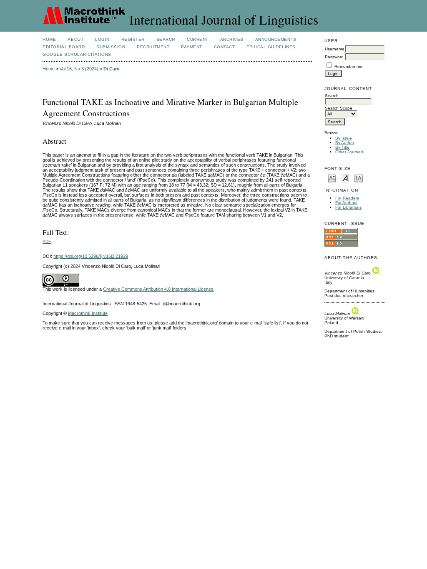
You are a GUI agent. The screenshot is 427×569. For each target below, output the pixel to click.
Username (334, 49)
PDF (47, 241)
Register (133, 39)
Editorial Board (64, 47)
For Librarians (348, 207)
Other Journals (349, 152)
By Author (344, 142)
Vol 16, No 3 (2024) (79, 68)
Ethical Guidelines (270, 47)
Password (334, 57)
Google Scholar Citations (77, 54)
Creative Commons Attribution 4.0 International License (158, 289)
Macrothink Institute (88, 313)
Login (102, 39)
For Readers (347, 198)
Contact (224, 47)
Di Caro (111, 68)
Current (197, 39)
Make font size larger (358, 177)
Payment (191, 47)
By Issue (343, 138)
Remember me (348, 66)
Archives (232, 39)
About (75, 39)
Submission (110, 47)
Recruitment (153, 47)
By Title (342, 147)
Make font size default (345, 177)
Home (49, 39)
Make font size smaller (332, 177)
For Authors (346, 202)
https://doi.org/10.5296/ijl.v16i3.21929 (90, 256)
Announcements (275, 39)
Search (165, 39)
